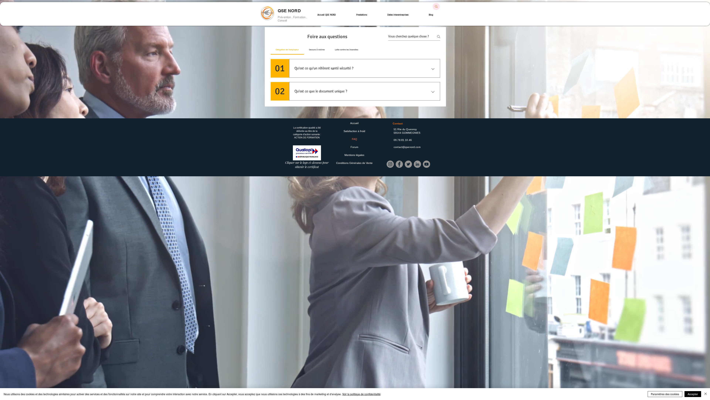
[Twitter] (408, 164)
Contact (398, 123)
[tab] (287, 50)
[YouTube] (426, 164)
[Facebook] (399, 164)
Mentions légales (354, 155)
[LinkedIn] (417, 164)
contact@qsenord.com (407, 147)
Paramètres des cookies (665, 394)
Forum (354, 147)
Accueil (354, 123)
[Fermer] (705, 394)
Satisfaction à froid (354, 131)
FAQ (354, 139)
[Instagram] (390, 164)
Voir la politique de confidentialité (361, 394)
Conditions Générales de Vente (354, 162)
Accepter (693, 394)
